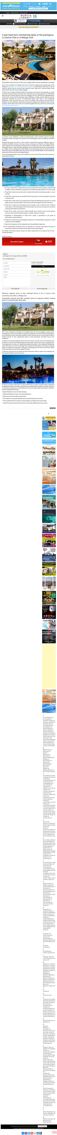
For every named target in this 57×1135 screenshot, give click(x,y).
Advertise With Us (40, 1128)
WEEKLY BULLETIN (24, 13)
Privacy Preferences (42, 1126)
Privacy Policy (25, 1128)
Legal (30, 1128)
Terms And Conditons (18, 1128)
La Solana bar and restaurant (10, 105)
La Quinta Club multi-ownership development (21, 86)
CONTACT (8, 13)
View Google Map (42, 288)
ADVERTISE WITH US (15, 13)
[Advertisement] (49, 666)
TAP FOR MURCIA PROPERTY (28, 27)
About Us (34, 1128)
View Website (15, 288)
